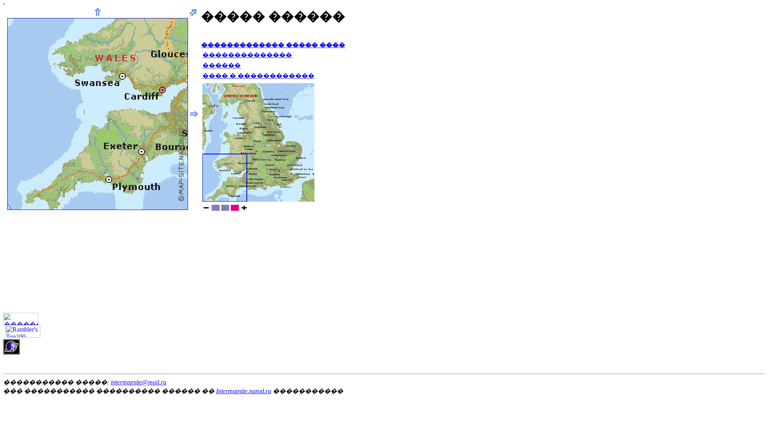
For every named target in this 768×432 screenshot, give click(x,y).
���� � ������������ (258, 75)
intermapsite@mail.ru (138, 382)
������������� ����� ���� (273, 45)
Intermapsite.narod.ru (243, 391)
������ (221, 65)
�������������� (247, 55)
